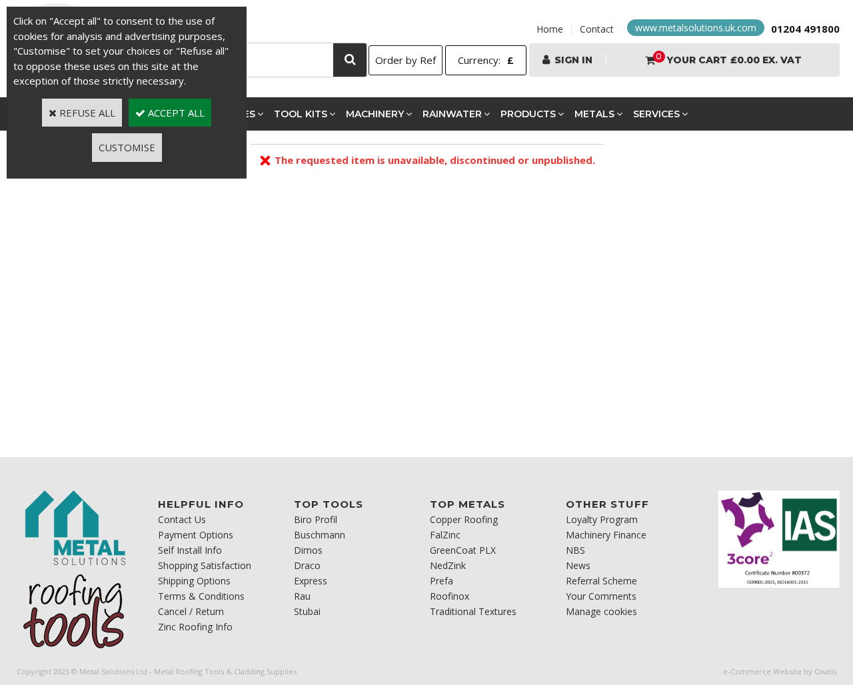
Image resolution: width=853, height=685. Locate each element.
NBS (575, 550)
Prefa (441, 580)
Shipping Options (194, 580)
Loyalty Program (602, 519)
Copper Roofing (464, 519)
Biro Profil (315, 519)
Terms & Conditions (201, 596)
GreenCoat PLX (463, 550)
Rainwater (452, 114)
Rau (302, 596)
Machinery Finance (606, 534)
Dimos (308, 550)
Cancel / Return (191, 611)
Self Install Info (190, 550)
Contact (597, 29)
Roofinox (449, 596)
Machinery (375, 114)
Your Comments (601, 596)
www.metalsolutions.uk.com (695, 27)
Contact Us (182, 519)
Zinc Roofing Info (195, 626)
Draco (307, 565)
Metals (594, 114)
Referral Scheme (601, 580)
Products (528, 114)
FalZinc (445, 534)
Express (310, 580)
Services (656, 114)
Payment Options (195, 534)
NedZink (448, 565)
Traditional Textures (473, 611)
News (578, 565)
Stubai (307, 611)
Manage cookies (601, 611)
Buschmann (319, 534)
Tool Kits (300, 114)
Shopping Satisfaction (204, 565)
